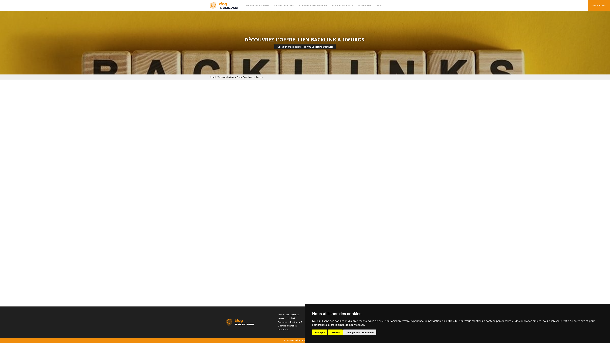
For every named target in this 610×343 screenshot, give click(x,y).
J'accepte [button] (320, 332)
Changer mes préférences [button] (360, 332)
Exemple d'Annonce (342, 5)
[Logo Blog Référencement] (224, 5)
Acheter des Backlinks (257, 5)
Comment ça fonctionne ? (313, 5)
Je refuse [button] (335, 332)
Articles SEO (364, 5)
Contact (380, 5)
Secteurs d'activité (284, 5)
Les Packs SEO (599, 5)
